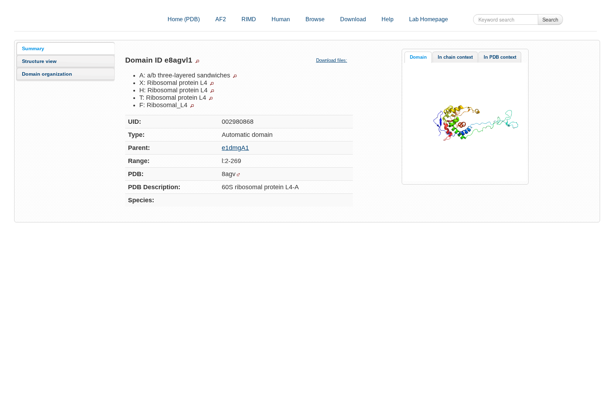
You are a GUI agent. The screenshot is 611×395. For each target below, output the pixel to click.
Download (353, 19)
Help (388, 19)
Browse (315, 19)
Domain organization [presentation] (47, 74)
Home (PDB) (184, 19)
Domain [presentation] (418, 57)
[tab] (66, 48)
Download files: (331, 60)
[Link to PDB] (238, 175)
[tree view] (197, 61)
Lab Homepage (428, 19)
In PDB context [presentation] (500, 57)
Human (281, 19)
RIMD (249, 19)
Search (550, 19)
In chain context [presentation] (455, 57)
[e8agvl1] (465, 121)
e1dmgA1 (235, 147)
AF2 (220, 19)
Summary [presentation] (33, 48)
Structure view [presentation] (39, 61)
